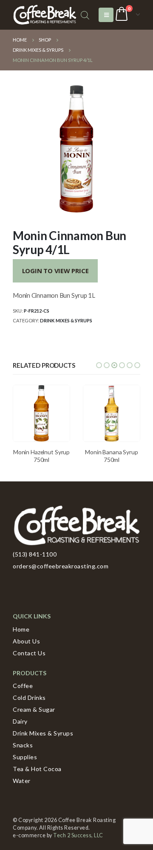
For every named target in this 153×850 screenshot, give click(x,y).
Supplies (25, 757)
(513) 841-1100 (35, 554)
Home (21, 629)
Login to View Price (55, 270)
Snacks (23, 745)
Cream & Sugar (34, 709)
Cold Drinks (29, 697)
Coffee (23, 685)
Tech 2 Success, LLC (78, 835)
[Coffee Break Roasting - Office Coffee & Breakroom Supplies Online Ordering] (44, 15)
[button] (99, 365)
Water (22, 780)
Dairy (20, 721)
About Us (26, 641)
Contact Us (29, 653)
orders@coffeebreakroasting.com (60, 566)
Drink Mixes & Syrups (66, 320)
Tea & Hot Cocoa (37, 768)
